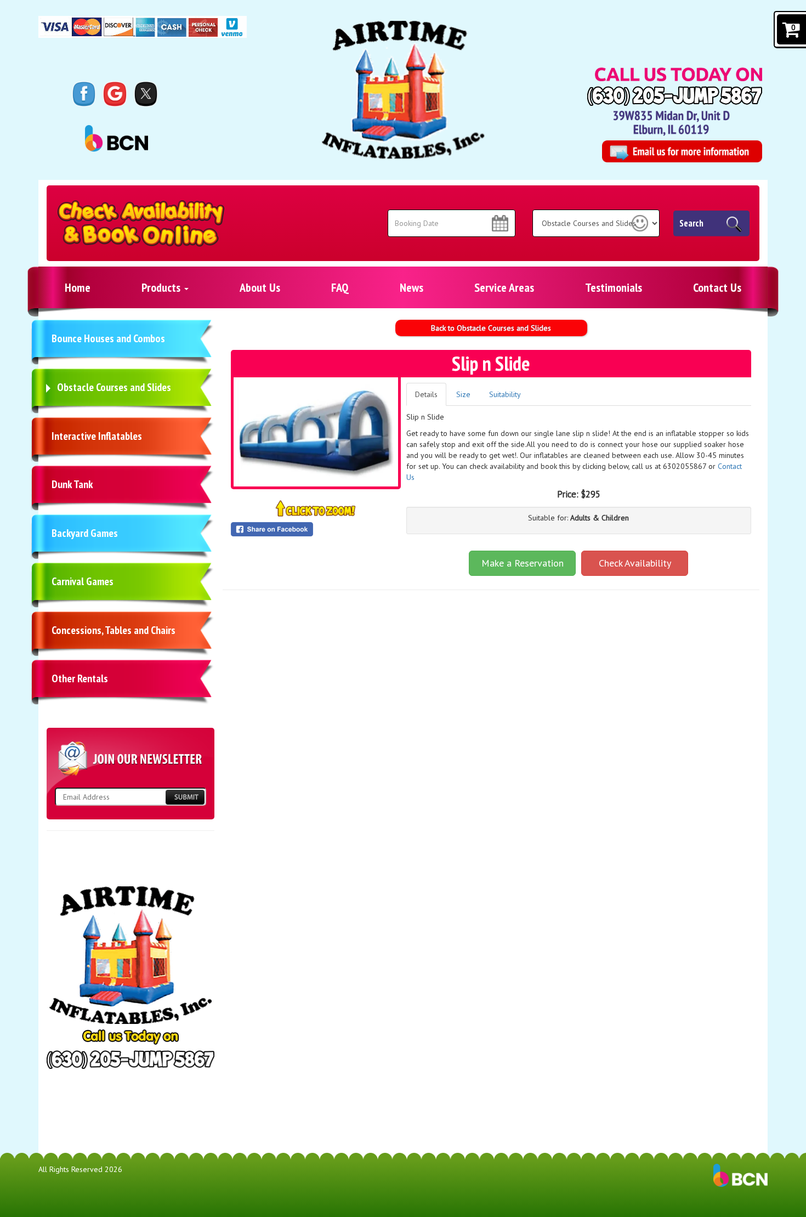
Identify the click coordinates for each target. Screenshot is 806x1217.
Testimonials (613, 287)
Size (463, 394)
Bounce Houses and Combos (108, 338)
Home (77, 287)
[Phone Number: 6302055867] (674, 96)
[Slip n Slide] (316, 431)
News (411, 287)
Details (426, 394)
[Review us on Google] (115, 93)
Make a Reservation (522, 563)
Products (162, 287)
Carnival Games (82, 581)
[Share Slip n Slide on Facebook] (316, 529)
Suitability (505, 394)
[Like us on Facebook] (84, 93)
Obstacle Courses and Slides (114, 387)
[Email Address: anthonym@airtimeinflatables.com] (682, 151)
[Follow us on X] (146, 93)
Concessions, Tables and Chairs (113, 630)
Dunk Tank (72, 484)
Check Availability (635, 563)
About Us (260, 287)
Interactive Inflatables (97, 436)
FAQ (340, 287)
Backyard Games (85, 533)
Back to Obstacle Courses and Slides (491, 328)
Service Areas (504, 287)
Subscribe (185, 797)
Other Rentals (80, 678)
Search (691, 223)
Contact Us (717, 287)
